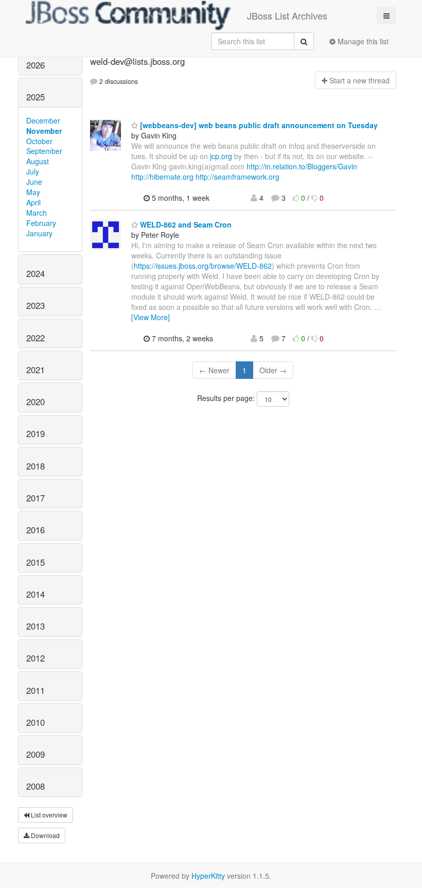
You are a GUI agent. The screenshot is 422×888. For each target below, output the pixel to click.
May (33, 192)
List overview (48, 814)
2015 (35, 562)
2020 (35, 401)
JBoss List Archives (287, 15)
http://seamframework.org (237, 176)
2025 (35, 97)
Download (44, 835)
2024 (35, 273)
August (37, 161)
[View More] (150, 317)
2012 (35, 658)
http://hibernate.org (162, 176)
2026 (35, 65)
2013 (35, 626)
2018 (35, 466)
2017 (35, 498)
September (44, 151)
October (39, 141)
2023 (35, 305)
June (34, 182)
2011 (35, 690)
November (44, 131)
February (41, 223)
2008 (35, 786)
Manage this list (362, 41)
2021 (35, 369)
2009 (35, 754)
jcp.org (221, 156)
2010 (35, 722)
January (39, 233)
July (32, 171)
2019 (35, 433)
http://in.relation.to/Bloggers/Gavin (302, 166)
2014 (35, 594)
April (33, 202)
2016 (35, 530)
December (43, 120)
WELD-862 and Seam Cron (185, 224)
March (36, 212)
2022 (35, 338)
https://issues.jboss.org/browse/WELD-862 (203, 265)
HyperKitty (208, 875)
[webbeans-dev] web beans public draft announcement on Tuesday (258, 125)
